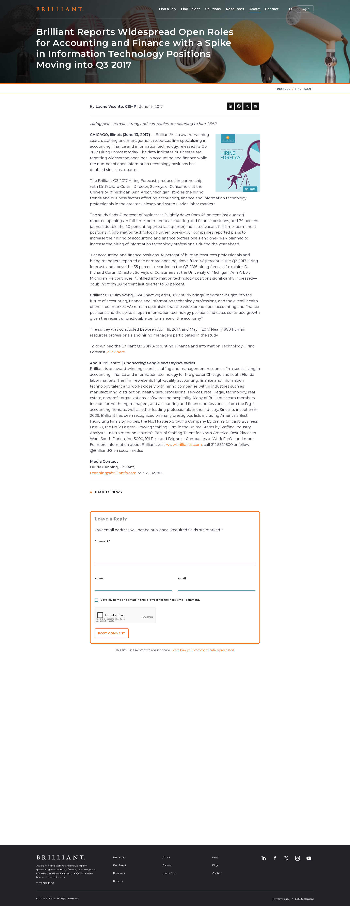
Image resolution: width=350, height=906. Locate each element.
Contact (272, 9)
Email (183, 578)
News (215, 857)
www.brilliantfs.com (184, 444)
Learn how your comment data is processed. (203, 650)
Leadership (169, 873)
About (254, 9)
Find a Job (167, 9)
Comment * (102, 541)
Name (100, 578)
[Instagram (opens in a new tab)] (297, 858)
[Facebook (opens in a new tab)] (275, 858)
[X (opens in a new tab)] (286, 858)
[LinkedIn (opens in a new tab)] (263, 858)
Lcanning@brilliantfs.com (113, 473)
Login (305, 9)
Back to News (108, 492)
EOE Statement (304, 898)
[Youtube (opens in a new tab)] (309, 858)
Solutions (213, 9)
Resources (235, 9)
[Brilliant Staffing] (59, 9)
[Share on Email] (255, 106)
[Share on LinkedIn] (230, 106)
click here (116, 352)
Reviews (118, 880)
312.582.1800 (46, 883)
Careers (167, 865)
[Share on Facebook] (238, 106)
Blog (215, 865)
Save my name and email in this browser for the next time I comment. (150, 599)
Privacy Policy (281, 898)
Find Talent (190, 9)
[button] (290, 9)
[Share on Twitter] (247, 106)
